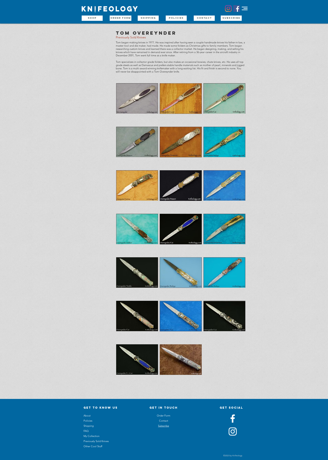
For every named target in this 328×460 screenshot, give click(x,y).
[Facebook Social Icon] (236, 8)
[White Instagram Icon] (232, 431)
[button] (245, 8)
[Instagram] (228, 8)
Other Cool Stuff (93, 446)
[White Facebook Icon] (232, 418)
